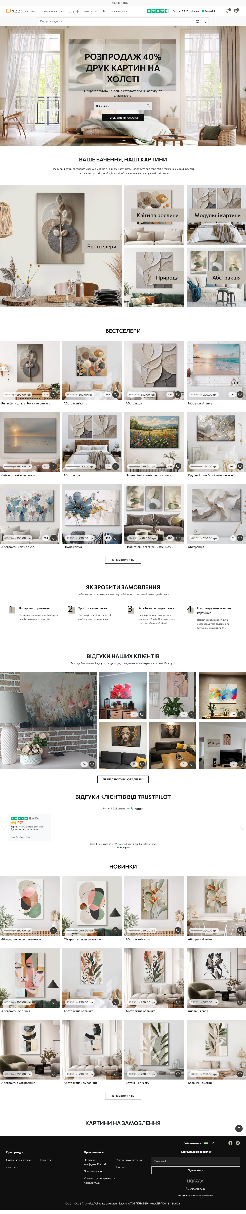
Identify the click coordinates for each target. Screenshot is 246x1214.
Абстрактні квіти (76, 403)
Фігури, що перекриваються (21, 939)
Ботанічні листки (137, 1083)
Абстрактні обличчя (15, 1011)
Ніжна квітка (73, 547)
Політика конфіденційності (95, 1162)
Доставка (12, 1166)
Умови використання (129, 1159)
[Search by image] (197, 21)
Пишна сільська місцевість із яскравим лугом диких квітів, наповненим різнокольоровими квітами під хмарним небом (150, 475)
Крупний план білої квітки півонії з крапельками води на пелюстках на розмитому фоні (212, 475)
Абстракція (134, 403)
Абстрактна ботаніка (78, 1011)
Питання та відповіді (18, 1159)
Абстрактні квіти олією (17, 547)
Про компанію (93, 1171)
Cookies (121, 1166)
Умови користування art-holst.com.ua (99, 1180)
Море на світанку (200, 403)
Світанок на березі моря (18, 475)
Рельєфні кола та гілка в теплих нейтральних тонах (25, 403)
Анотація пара (198, 1011)
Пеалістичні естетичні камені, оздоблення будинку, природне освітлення (150, 547)
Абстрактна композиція (18, 1083)
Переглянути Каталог (123, 117)
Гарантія (45, 1159)
